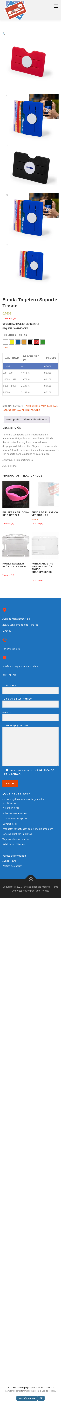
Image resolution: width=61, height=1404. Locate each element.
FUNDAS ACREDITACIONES (26, 409)
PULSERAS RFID (10, 808)
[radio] (5, 342)
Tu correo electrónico (17, 699)
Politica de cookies (12, 865)
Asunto (7, 712)
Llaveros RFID (9, 823)
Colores (10, 334)
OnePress (17, 890)
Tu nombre (9, 685)
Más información (27, 1398)
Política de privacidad (14, 855)
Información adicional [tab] (35, 419)
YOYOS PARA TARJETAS (14, 818)
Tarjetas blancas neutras (15, 839)
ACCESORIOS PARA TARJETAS (41, 405)
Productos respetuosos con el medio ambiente (27, 828)
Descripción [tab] (12, 419)
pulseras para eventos (14, 813)
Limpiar (5, 347)
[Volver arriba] (30, 879)
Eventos (6, 409)
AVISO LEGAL (9, 860)
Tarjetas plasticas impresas (17, 833)
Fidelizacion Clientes (13, 844)
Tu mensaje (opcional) (16, 725)
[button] (3, 33)
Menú (56, 6)
